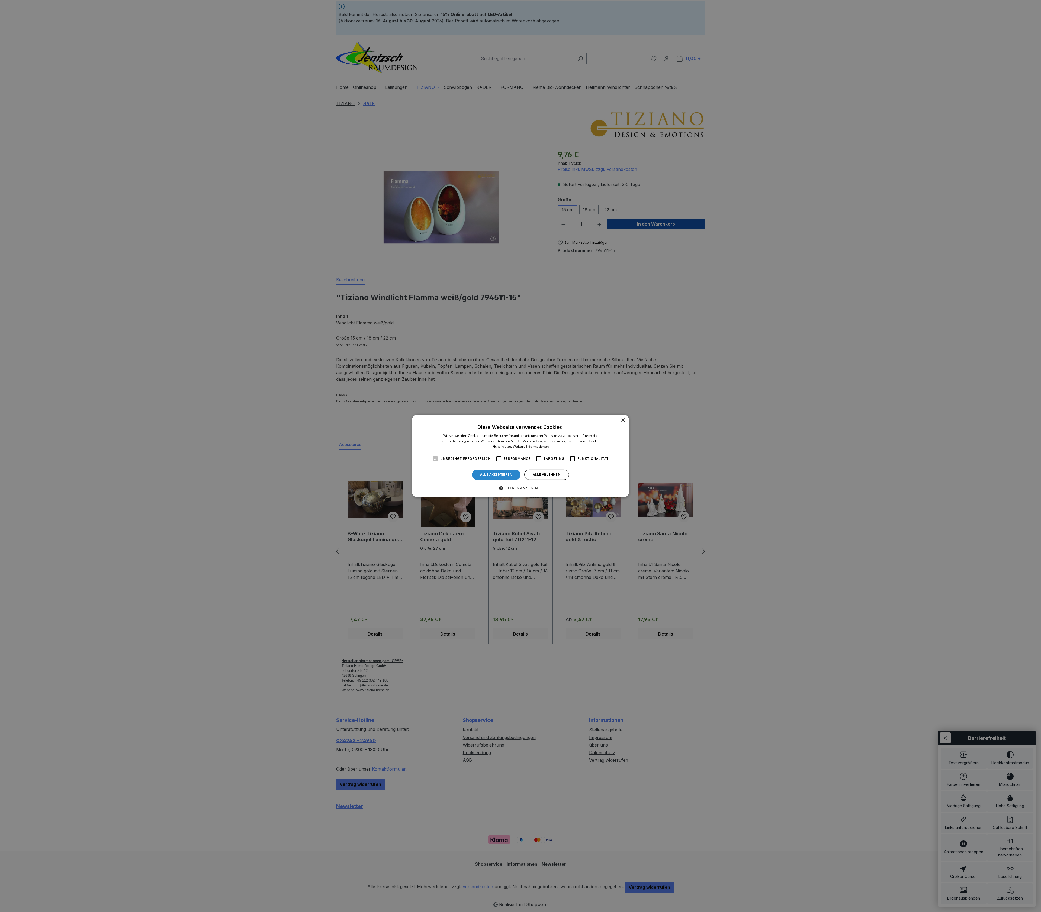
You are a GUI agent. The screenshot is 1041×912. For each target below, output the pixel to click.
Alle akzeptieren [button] (496, 474)
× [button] (623, 420)
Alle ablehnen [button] (547, 474)
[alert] (520, 456)
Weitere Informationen (531, 446)
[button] (520, 488)
